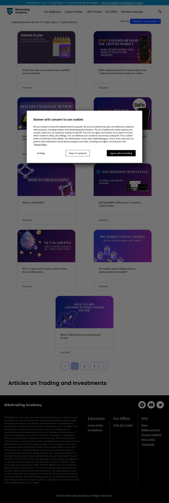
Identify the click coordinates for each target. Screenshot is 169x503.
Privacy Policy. (40, 144)
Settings (41, 153)
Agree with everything (121, 153)
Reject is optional (77, 153)
